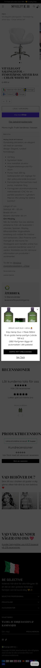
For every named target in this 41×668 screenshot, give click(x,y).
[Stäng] (37, 309)
